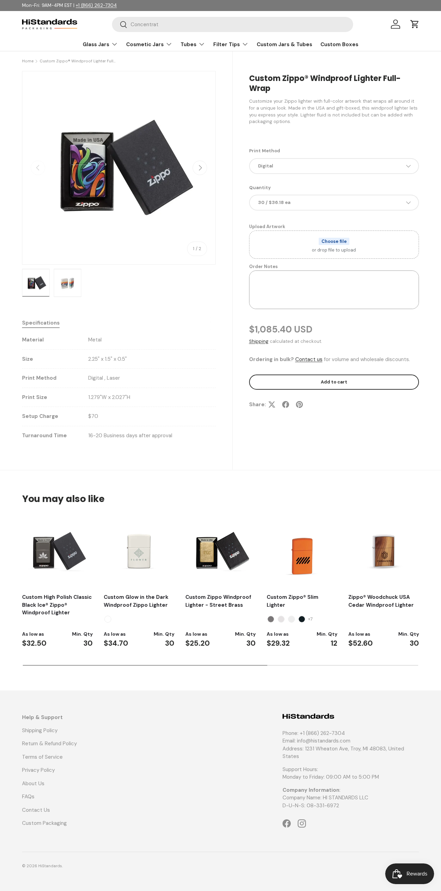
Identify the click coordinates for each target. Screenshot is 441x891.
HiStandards (50, 865)
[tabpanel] (119, 387)
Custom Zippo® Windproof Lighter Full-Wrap (78, 61)
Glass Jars (96, 44)
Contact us (308, 359)
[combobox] (232, 24)
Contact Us (36, 810)
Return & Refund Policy (49, 743)
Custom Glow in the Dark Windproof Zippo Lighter (136, 601)
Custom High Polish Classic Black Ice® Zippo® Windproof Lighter (57, 605)
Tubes (188, 44)
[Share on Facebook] (286, 404)
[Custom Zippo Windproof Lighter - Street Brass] (220, 551)
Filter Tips (226, 44)
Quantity (260, 188)
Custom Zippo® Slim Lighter (292, 601)
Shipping (258, 341)
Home (27, 61)
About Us (33, 783)
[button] (414, 24)
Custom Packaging (44, 823)
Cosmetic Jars (145, 44)
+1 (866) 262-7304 (96, 5)
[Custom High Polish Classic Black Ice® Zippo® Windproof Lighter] (57, 551)
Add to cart (334, 382)
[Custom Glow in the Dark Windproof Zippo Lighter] (139, 551)
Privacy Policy (38, 770)
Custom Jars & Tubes (284, 44)
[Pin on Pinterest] (299, 404)
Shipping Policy (40, 730)
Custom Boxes (339, 44)
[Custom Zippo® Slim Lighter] (302, 551)
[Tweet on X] (272, 404)
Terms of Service (42, 757)
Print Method (264, 151)
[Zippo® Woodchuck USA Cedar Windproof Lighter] (383, 551)
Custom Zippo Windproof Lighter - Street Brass (218, 601)
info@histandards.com (323, 740)
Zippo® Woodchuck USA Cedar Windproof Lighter (381, 601)
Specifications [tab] (41, 322)
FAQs (28, 796)
